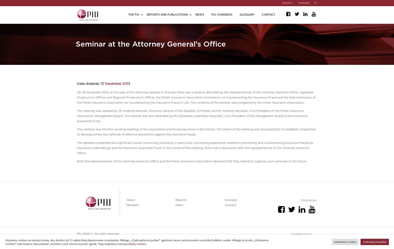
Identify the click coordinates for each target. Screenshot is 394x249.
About (130, 200)
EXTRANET (304, 3)
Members (132, 205)
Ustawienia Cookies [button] (345, 242)
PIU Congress (221, 15)
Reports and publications (167, 15)
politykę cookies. (136, 244)
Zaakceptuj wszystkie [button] (374, 242)
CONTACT (287, 3)
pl (315, 3)
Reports (181, 200)
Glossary (247, 15)
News (199, 15)
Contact (268, 15)
